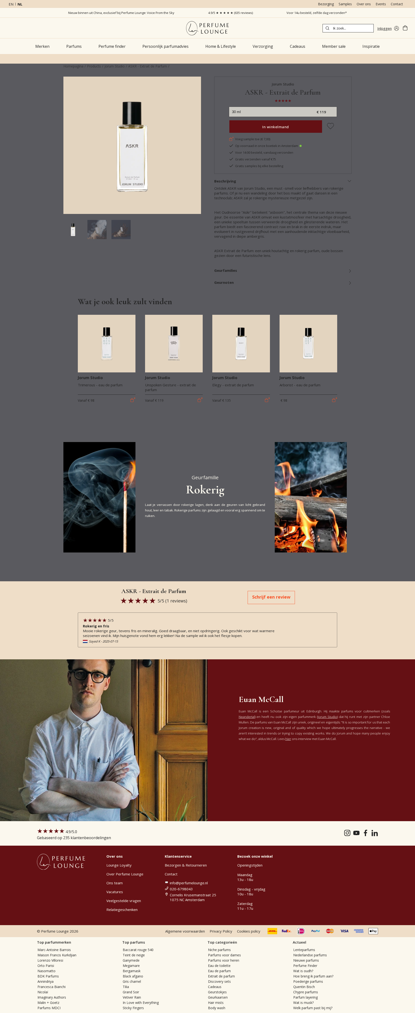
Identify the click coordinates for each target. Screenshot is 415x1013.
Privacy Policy (221, 931)
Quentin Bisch (304, 986)
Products (94, 66)
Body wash (216, 1008)
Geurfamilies (225, 270)
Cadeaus (214, 986)
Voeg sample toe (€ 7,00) (252, 139)
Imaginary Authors (51, 997)
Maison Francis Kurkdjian (56, 955)
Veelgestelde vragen (123, 900)
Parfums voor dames (224, 955)
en (11, 4)
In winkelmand (275, 126)
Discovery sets (219, 981)
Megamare (131, 965)
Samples (345, 4)
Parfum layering (305, 997)
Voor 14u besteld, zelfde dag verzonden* (317, 13)
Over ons (364, 4)
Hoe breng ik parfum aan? (313, 976)
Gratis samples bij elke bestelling (259, 166)
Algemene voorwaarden (185, 931)
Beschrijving (225, 181)
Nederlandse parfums (310, 955)
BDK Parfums (48, 976)
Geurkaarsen (218, 997)
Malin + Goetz (48, 1002)
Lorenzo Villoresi (50, 960)
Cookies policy (248, 931)
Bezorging (326, 4)
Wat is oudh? (303, 971)
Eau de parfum (219, 971)
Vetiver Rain (132, 997)
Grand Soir (131, 992)
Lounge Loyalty (119, 865)
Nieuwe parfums (306, 960)
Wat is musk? (303, 1002)
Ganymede (131, 960)
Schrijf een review (271, 597)
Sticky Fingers (133, 1008)
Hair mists (216, 1002)
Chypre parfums (305, 992)
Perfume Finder (305, 965)
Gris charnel (132, 981)
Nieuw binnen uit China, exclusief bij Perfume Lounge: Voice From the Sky (121, 13)
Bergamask (131, 971)
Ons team (114, 882)
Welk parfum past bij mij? (312, 1008)
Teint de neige (134, 955)
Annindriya (45, 981)
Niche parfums (219, 949)
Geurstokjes (217, 992)
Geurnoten (224, 282)
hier (288, 739)
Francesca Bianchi (51, 986)
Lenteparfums (304, 949)
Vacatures (114, 891)
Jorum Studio (114, 66)
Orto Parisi (45, 965)
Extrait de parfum (221, 976)
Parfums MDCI (49, 1008)
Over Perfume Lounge (124, 874)
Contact (397, 4)
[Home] (207, 28)
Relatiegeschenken (122, 909)
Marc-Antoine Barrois (54, 949)
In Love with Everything (141, 1002)
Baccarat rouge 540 (138, 949)
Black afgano (133, 976)
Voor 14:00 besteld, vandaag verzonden (264, 152)
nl (20, 4)
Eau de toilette (219, 965)
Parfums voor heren (223, 960)
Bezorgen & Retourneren (186, 865)
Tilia (126, 986)
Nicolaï (42, 992)
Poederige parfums (308, 981)
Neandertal (247, 717)
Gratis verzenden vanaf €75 (255, 159)
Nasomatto (46, 971)
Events (381, 4)
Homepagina (73, 66)
